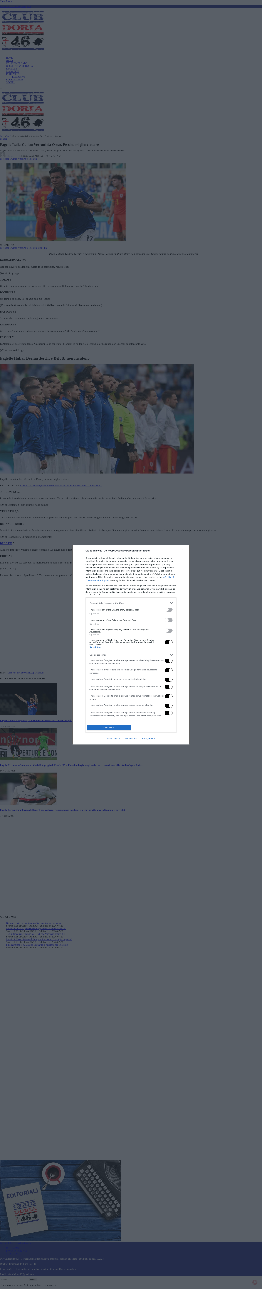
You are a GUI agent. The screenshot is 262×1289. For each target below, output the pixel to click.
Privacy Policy (148, 738)
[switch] (169, 610)
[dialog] (131, 644)
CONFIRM (109, 727)
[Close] (183, 551)
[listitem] (131, 603)
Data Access (131, 738)
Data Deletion (113, 738)
